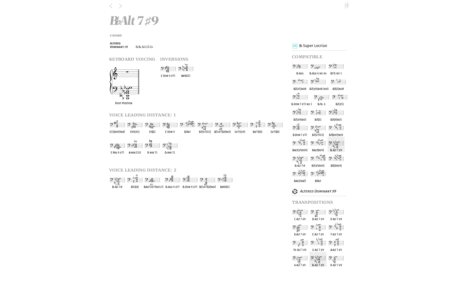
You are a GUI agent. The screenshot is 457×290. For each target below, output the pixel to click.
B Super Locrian (313, 45)
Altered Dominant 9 (317, 191)
